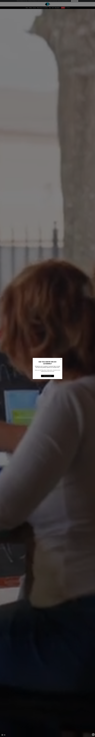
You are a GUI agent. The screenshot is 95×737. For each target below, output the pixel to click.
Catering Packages (47, 375)
